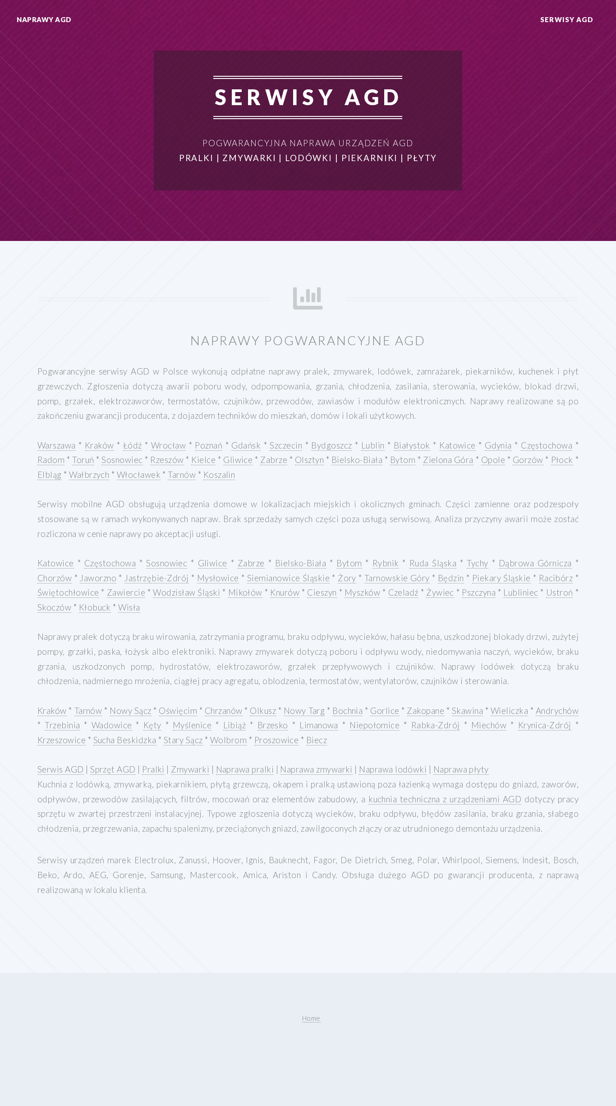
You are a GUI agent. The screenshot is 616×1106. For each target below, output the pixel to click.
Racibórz (556, 578)
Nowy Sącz (130, 711)
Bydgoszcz (331, 445)
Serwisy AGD (566, 19)
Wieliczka (509, 711)
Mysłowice (218, 578)
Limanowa (318, 725)
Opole (493, 460)
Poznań (208, 445)
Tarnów (182, 475)
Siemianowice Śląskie (288, 578)
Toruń (83, 460)
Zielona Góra (448, 460)
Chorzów (54, 578)
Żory (347, 578)
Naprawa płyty (461, 769)
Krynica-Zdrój (544, 725)
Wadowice (112, 725)
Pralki (153, 769)
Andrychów (557, 711)
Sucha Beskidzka (124, 740)
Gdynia (498, 445)
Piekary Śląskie (501, 578)
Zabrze (273, 460)
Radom (50, 460)
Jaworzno (98, 578)
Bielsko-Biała (356, 460)
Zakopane (425, 711)
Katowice (457, 445)
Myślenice (192, 725)
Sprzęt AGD (113, 769)
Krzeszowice (61, 740)
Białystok (412, 445)
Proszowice (276, 740)
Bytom (402, 460)
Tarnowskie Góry (397, 578)
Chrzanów (224, 711)
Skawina (467, 711)
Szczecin (286, 445)
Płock (562, 460)
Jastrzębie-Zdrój (156, 578)
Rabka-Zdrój (435, 725)
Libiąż (234, 725)
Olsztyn (309, 460)
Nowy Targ (304, 711)
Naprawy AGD (44, 19)
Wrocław (168, 445)
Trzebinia (62, 725)
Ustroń (559, 592)
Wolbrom (228, 740)
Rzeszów (167, 460)
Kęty (152, 725)
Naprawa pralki (245, 769)
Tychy (477, 563)
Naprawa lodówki (393, 769)
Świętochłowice (68, 592)
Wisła (129, 607)
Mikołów (245, 592)
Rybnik (385, 563)
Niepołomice (374, 725)
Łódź (132, 445)
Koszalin (219, 475)
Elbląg (49, 475)
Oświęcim (178, 711)
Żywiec (440, 592)
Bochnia (347, 711)
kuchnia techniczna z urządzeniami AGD (444, 799)
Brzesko (272, 725)
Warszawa (56, 445)
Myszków (362, 592)
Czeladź (403, 592)
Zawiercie (126, 592)
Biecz (316, 740)
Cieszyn (321, 592)
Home (311, 1018)
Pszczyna (479, 592)
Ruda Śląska (433, 563)
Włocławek (139, 475)
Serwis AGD (60, 769)
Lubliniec (520, 592)
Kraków (99, 445)
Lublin (373, 445)
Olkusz (263, 711)
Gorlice (384, 711)
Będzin (451, 578)
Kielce (203, 460)
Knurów (284, 592)
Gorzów (528, 460)
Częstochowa (546, 445)
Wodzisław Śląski (186, 592)
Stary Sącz (183, 740)
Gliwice (238, 460)
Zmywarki (190, 769)
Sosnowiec (122, 460)
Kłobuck (95, 607)
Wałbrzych (89, 475)
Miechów (488, 725)
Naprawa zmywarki (316, 769)
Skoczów (54, 607)
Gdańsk (246, 445)
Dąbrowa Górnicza (535, 563)
